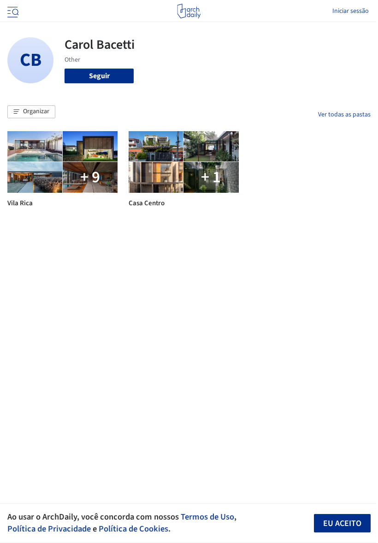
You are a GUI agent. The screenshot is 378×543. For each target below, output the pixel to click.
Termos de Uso (207, 517)
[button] (31, 111)
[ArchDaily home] (189, 11)
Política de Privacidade (49, 529)
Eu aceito (342, 523)
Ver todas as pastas (344, 114)
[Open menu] (12, 11)
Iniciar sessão (350, 11)
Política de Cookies (133, 529)
